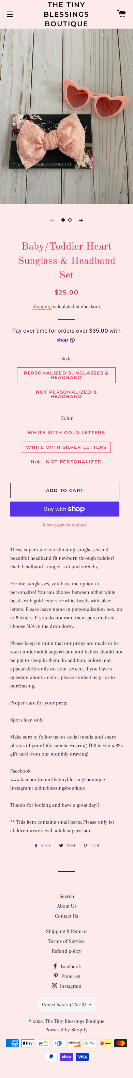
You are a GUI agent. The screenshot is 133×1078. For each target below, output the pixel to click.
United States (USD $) (64, 1004)
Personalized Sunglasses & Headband (66, 375)
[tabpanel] (66, 115)
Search (66, 896)
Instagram (70, 986)
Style (66, 358)
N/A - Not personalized (66, 461)
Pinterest (70, 976)
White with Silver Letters (66, 447)
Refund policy (67, 951)
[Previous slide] (52, 219)
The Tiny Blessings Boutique (66, 14)
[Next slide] (80, 219)
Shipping (41, 306)
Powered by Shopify (66, 1030)
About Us (66, 906)
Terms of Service (66, 941)
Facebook (70, 966)
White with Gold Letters (66, 432)
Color (67, 418)
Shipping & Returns (66, 931)
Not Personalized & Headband (66, 394)
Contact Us (66, 916)
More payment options (65, 524)
